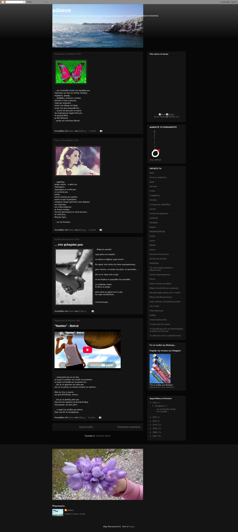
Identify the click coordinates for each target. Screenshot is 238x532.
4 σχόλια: (92, 417)
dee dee (153, 186)
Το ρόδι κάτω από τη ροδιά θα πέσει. (165, 335)
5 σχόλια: (93, 230)
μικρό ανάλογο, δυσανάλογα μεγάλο (165, 301)
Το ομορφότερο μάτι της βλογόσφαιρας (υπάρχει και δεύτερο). (166, 330)
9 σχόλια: (93, 131)
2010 (155, 425)
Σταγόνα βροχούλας (158, 319)
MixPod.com (173, 117)
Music (156, 117)
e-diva (152, 191)
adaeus (70, 510)
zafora (152, 250)
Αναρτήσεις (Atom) (103, 436)
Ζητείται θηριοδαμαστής (160, 274)
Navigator (154, 222)
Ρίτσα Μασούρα (156, 311)
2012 (155, 417)
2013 (155, 403)
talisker (153, 245)
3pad (152, 173)
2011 (155, 421)
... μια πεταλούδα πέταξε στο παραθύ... (165, 410)
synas (152, 240)
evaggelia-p (155, 195)
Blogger (131, 527)
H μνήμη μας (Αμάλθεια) (160, 204)
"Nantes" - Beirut (67, 326)
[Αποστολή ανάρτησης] (101, 131)
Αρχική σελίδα (86, 427)
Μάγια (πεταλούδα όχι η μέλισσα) (164, 288)
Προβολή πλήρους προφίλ (75, 514)
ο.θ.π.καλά (154, 306)
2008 (155, 432)
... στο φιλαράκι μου (69, 244)
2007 (155, 436)
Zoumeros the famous (159, 254)
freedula (153, 200)
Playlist (163, 117)
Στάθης (153, 315)
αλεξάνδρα (154, 263)
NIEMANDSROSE (157, 231)
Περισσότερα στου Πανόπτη (162, 387)
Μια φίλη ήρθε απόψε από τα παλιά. (165, 292)
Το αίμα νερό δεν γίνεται (160, 324)
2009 (155, 428)
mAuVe (153, 209)
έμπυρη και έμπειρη (158, 258)
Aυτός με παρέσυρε (158, 177)
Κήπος (152, 279)
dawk (152, 182)
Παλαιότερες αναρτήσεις (129, 427)
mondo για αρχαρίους (159, 213)
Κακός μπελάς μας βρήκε (160, 283)
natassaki (154, 218)
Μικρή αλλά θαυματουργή (161, 297)
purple (152, 236)
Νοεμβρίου (160, 406)
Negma (153, 227)
